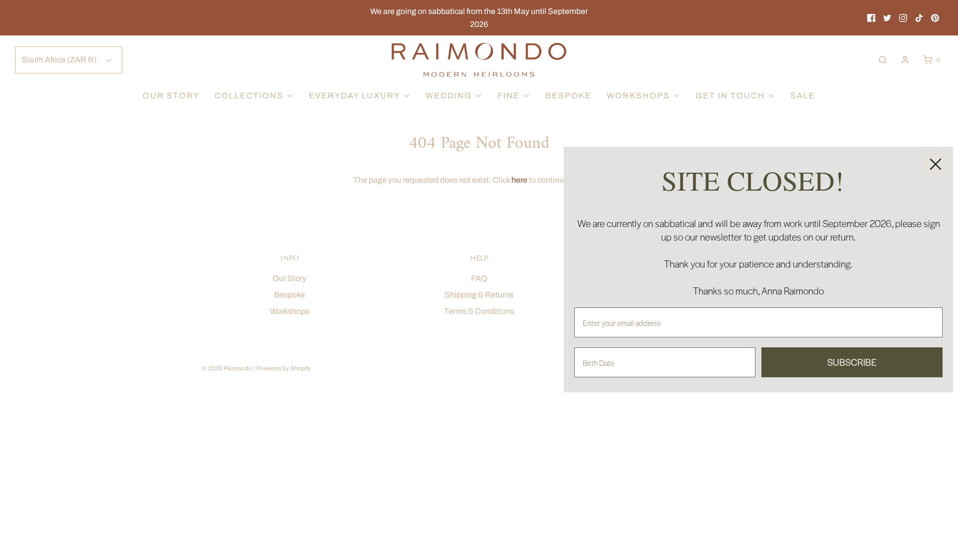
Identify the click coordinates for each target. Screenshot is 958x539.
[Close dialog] (935, 164)
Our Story (289, 278)
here (519, 180)
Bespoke (568, 95)
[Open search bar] (883, 60)
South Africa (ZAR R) (60, 59)
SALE (802, 95)
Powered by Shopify (283, 368)
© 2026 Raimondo (227, 368)
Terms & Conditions (479, 311)
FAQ (479, 278)
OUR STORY (171, 95)
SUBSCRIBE (852, 362)
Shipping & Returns (479, 294)
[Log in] (905, 59)
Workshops (289, 311)
